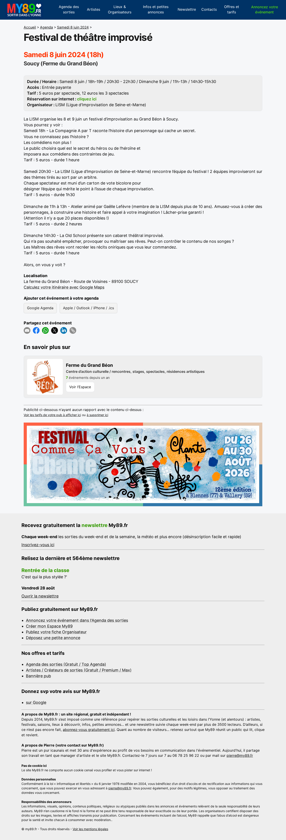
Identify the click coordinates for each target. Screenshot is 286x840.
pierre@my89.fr (240, 755)
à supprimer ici (97, 415)
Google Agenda (40, 308)
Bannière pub (38, 676)
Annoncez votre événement (264, 9)
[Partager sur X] (54, 330)
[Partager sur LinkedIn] (63, 330)
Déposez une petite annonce (53, 637)
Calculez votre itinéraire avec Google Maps (64, 287)
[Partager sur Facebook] (36, 330)
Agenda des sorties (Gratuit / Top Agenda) (66, 664)
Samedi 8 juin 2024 (73, 27)
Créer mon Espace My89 (49, 626)
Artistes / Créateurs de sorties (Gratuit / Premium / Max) (79, 670)
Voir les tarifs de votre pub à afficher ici (52, 415)
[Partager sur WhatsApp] (45, 330)
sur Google (36, 702)
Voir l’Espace (80, 387)
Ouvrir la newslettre (40, 596)
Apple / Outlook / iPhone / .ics (88, 308)
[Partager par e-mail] (27, 330)
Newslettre (187, 9)
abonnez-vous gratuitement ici (89, 729)
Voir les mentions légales (90, 829)
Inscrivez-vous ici (37, 544)
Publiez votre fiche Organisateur (56, 632)
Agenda (46, 27)
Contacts (209, 9)
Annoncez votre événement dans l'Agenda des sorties (77, 620)
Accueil (30, 27)
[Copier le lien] (72, 330)
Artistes (93, 9)
